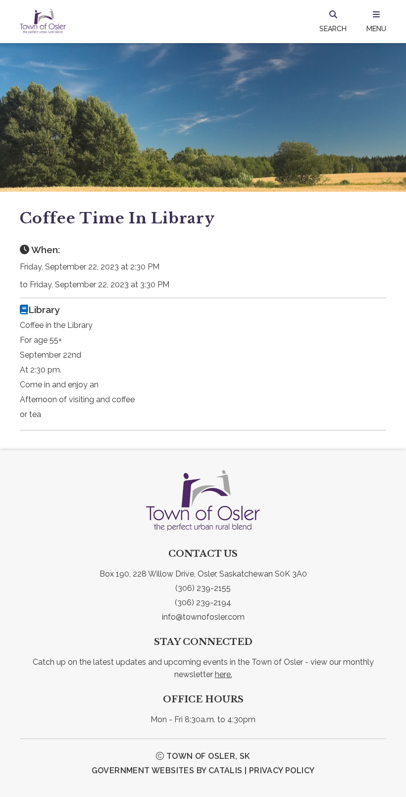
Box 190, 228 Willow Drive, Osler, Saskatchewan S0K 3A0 (203, 574)
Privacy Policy (282, 770)
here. (223, 674)
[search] (333, 21)
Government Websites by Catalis (167, 770)
